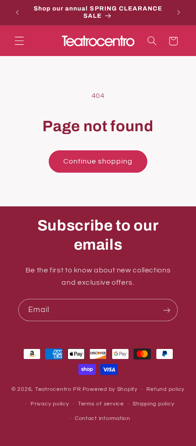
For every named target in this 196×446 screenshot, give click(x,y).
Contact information (102, 418)
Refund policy (165, 389)
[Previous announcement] (17, 12)
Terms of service (101, 403)
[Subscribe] (166, 310)
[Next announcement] (179, 12)
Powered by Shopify (110, 389)
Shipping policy (153, 403)
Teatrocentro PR (58, 389)
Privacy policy (50, 403)
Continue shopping (98, 161)
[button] (19, 41)
